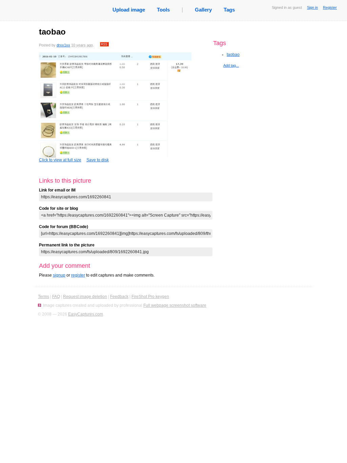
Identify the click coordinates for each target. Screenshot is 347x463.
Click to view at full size (60, 160)
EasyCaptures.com (85, 314)
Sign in (312, 7)
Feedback (119, 296)
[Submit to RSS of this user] (104, 45)
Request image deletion (85, 296)
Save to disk (97, 160)
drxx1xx (63, 45)
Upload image (129, 10)
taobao (233, 54)
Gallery (203, 10)
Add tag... (231, 65)
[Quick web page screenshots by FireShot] (39, 305)
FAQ (56, 296)
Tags (229, 10)
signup (59, 275)
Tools (163, 10)
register (78, 275)
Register (330, 7)
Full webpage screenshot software (174, 305)
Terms (43, 296)
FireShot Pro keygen (150, 296)
